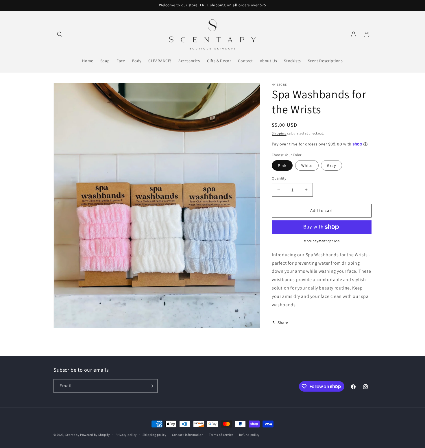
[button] (59, 34)
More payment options (321, 241)
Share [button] (283, 322)
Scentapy (72, 435)
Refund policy (249, 434)
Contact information (187, 434)
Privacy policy (126, 434)
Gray (331, 165)
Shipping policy (155, 434)
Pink (282, 165)
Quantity (279, 178)
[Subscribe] (151, 386)
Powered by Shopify (95, 435)
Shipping (279, 133)
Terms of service (221, 434)
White (307, 165)
